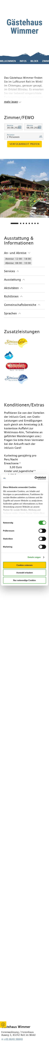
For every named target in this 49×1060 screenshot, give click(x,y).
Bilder (34, 61)
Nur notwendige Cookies (24, 580)
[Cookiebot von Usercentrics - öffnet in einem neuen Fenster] (35, 478)
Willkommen (8, 61)
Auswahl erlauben (24, 573)
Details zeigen (34, 557)
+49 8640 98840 (13, 1039)
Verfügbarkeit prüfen (24, 144)
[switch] (42, 531)
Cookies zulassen (24, 565)
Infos (23, 61)
